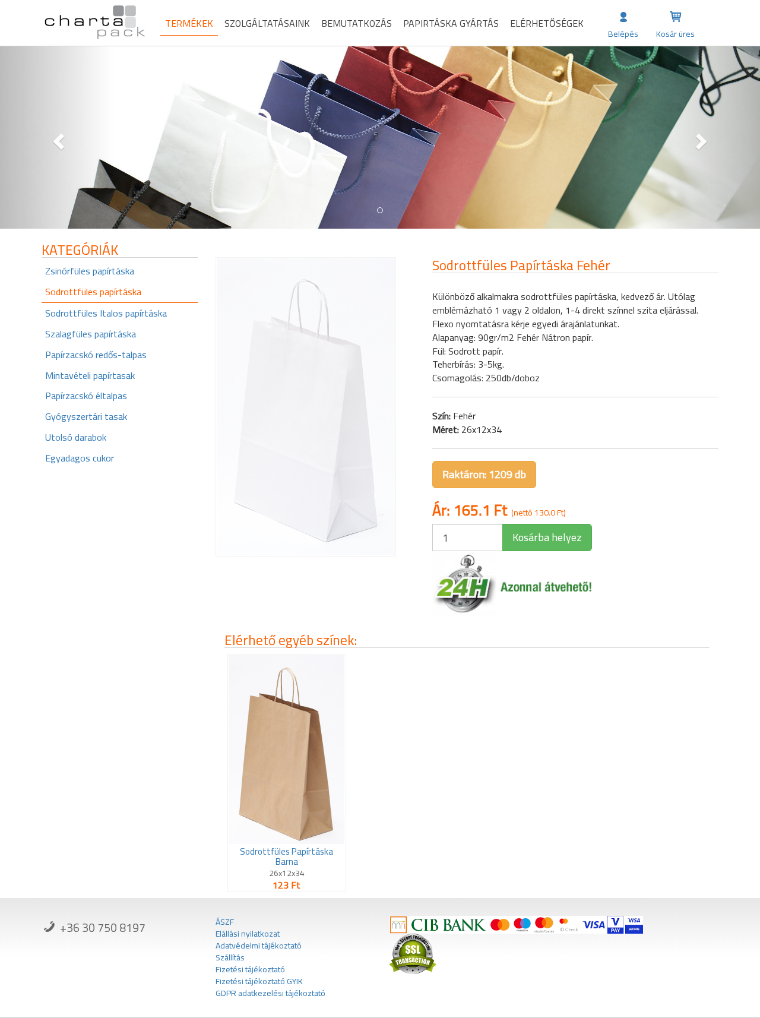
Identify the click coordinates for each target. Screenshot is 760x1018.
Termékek (189, 23)
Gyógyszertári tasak (86, 416)
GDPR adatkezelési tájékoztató (270, 993)
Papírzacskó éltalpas (86, 395)
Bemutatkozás (356, 23)
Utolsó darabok (75, 437)
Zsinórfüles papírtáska (89, 271)
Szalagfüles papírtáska (90, 334)
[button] (57, 137)
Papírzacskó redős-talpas (96, 354)
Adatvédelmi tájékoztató (259, 945)
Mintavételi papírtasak (90, 375)
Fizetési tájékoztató (250, 969)
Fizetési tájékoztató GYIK (259, 981)
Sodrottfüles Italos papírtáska (106, 313)
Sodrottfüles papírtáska (93, 292)
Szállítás (230, 957)
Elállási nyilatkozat (248, 933)
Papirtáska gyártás (451, 23)
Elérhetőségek (547, 23)
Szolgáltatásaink (267, 23)
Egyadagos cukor (79, 458)
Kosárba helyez (547, 537)
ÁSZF (225, 922)
